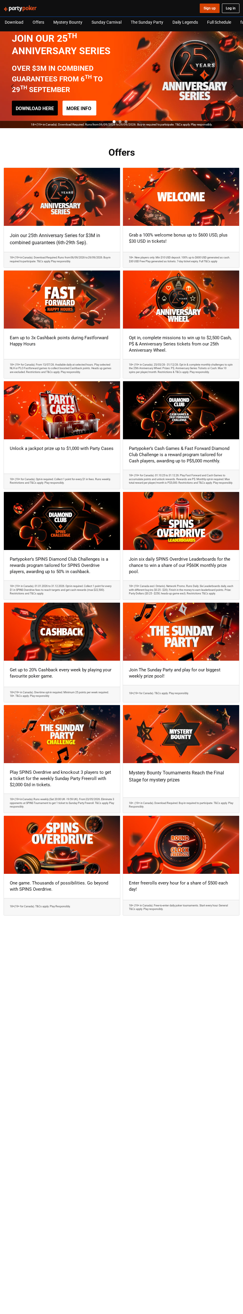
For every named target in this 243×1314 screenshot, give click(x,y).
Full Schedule (219, 22)
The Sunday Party (147, 22)
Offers (38, 22)
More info (79, 108)
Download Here (35, 108)
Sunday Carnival (107, 22)
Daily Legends (185, 22)
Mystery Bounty (67, 22)
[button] (114, 121)
